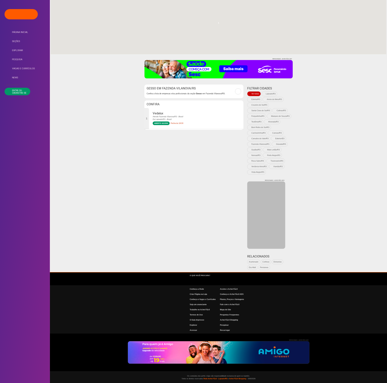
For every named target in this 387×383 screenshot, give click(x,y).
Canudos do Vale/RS (260, 138)
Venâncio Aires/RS (259, 166)
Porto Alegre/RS (273, 155)
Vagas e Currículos (23, 68)
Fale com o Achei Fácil (229, 304)
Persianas (264, 267)
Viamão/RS (278, 166)
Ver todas (255, 94)
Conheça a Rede (197, 289)
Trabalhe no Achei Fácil (200, 310)
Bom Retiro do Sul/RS (260, 127)
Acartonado (253, 262)
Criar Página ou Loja (198, 294)
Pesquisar (224, 325)
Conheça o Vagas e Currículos (203, 299)
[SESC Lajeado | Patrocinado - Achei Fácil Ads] (218, 69)
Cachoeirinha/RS (258, 133)
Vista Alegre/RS (257, 172)
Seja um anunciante (198, 304)
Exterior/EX (280, 138)
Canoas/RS (277, 133)
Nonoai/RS (255, 155)
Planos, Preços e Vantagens (232, 299)
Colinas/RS (281, 111)
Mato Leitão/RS (273, 150)
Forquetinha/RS (257, 116)
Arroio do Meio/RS (274, 99)
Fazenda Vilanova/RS (260, 144)
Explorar (17, 50)
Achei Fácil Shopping (229, 320)
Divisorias (277, 262)
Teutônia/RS (256, 122)
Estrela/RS (255, 99)
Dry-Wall (252, 267)
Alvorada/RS (273, 122)
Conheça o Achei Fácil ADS (232, 294)
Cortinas (265, 262)
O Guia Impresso (197, 320)
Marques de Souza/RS (280, 116)
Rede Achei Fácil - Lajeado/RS (215, 379)
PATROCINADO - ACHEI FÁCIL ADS (282, 59)
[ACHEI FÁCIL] (21, 14)
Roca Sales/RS (257, 161)
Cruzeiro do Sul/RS (259, 105)
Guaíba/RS (255, 150)
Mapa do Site (225, 310)
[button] (218, 24)
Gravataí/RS (281, 144)
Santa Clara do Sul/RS (260, 111)
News (15, 77)
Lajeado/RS (271, 94)
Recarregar (225, 330)
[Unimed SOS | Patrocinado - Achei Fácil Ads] (266, 215)
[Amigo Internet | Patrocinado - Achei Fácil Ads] (218, 352)
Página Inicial (20, 32)
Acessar (193, 330)
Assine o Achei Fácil (228, 289)
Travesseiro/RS (277, 161)
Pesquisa (17, 59)
